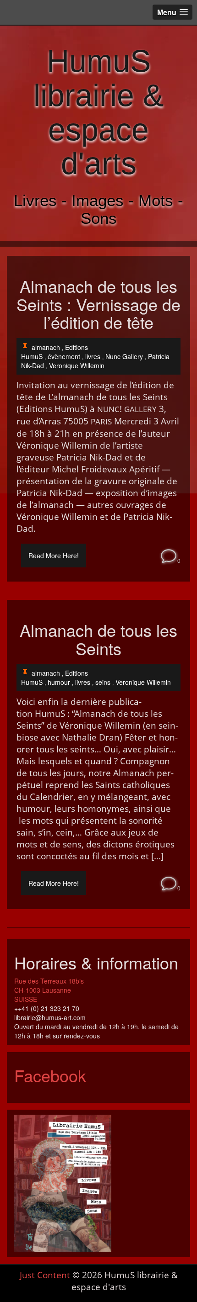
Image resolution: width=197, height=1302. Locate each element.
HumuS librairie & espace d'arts (98, 111)
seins (102, 682)
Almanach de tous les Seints (98, 639)
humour (59, 682)
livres (92, 356)
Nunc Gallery (124, 356)
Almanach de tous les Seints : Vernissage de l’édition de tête (98, 304)
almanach (46, 347)
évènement (64, 356)
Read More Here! (53, 555)
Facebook (50, 1075)
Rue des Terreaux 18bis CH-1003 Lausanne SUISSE (49, 990)
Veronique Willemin (76, 365)
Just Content (45, 1275)
